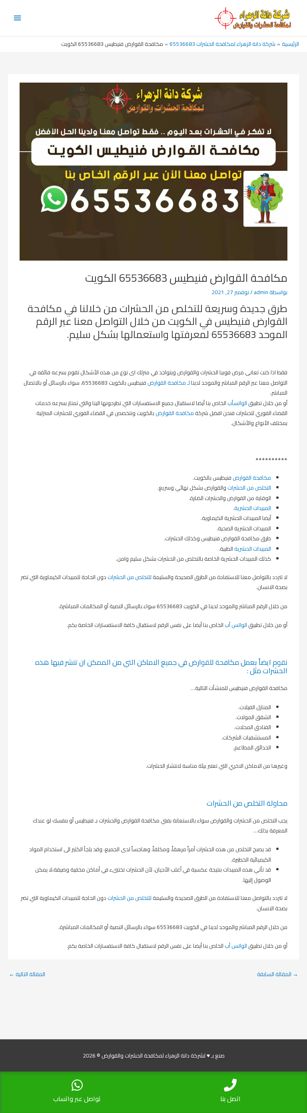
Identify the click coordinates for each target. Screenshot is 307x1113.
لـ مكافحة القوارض (169, 383)
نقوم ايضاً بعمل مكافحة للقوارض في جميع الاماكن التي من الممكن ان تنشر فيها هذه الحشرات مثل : (161, 666)
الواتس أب (236, 625)
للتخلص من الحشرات (130, 577)
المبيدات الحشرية (252, 508)
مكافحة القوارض (174, 413)
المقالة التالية (27, 974)
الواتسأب (237, 403)
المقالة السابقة (277, 974)
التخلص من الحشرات (249, 487)
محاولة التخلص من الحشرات (247, 803)
